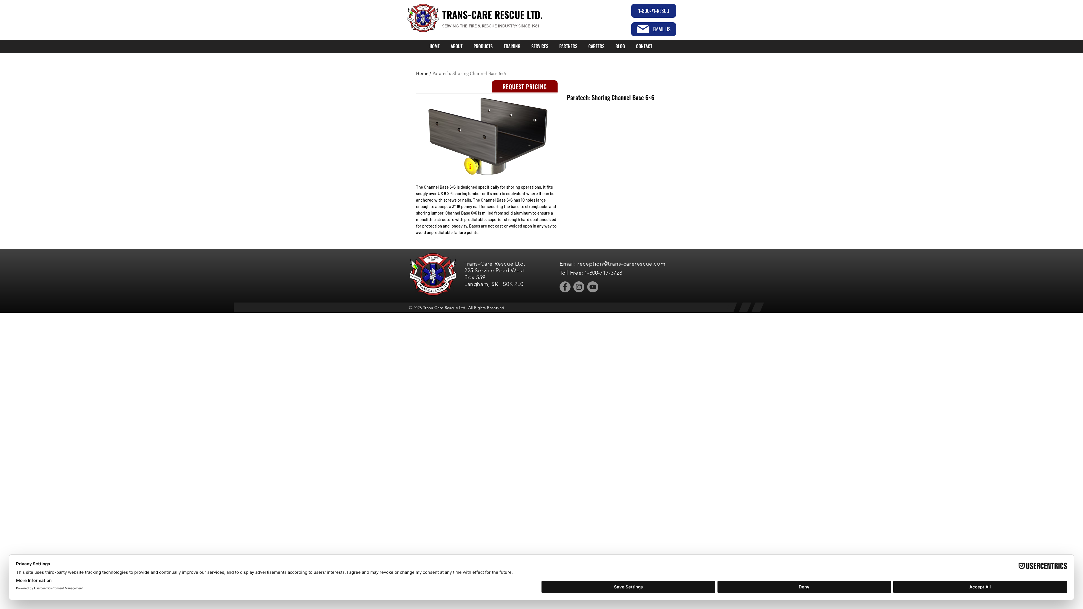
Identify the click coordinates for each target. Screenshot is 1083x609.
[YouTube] (592, 286)
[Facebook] (565, 286)
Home (422, 73)
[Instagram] (578, 286)
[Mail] (642, 29)
